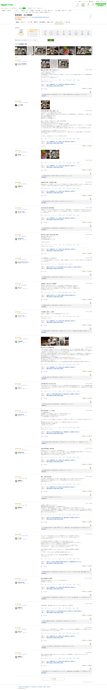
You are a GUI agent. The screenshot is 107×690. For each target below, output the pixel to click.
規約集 (44, 686)
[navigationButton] (90, 50)
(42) (42, 22)
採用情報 (40, 686)
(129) (59, 22)
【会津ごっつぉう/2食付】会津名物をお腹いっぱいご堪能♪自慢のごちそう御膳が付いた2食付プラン (63, 393)
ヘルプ (75, 1)
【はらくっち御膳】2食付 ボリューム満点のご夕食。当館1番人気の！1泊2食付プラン (60, 486)
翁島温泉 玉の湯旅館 (23, 15)
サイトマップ (86, 1)
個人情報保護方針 (26, 686)
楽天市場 (97, 1)
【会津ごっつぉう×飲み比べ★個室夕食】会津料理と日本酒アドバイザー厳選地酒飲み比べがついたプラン (64, 561)
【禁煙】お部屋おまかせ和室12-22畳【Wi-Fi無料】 (54, 85)
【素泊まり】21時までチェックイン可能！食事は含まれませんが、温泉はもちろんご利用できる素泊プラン (64, 266)
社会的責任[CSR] (34, 686)
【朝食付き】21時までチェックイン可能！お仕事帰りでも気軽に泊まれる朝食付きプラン (61, 295)
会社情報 (20, 686)
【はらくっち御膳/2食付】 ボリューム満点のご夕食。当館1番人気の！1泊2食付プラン (61, 84)
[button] (21, 50)
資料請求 (48, 686)
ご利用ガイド (80, 1)
